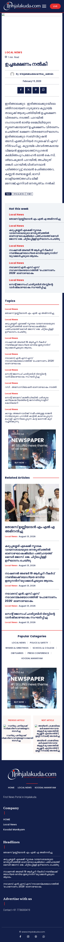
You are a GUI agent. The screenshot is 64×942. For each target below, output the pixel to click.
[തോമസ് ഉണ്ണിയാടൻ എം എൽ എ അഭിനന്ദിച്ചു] (32, 503)
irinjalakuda (18, 194)
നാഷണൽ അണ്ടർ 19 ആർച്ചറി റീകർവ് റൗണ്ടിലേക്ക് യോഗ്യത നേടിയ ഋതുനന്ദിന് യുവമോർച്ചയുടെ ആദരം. (33, 253)
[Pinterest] (35, 90)
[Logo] (22, 6)
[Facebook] (20, 90)
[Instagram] (28, 937)
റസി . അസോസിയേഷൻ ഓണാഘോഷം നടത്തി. (31, 387)
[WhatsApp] (43, 90)
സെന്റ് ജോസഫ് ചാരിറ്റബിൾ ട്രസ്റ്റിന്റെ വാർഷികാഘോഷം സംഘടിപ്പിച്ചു (31, 286)
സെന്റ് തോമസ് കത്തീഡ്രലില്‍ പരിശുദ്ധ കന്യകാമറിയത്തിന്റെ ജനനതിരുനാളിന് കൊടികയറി (27, 400)
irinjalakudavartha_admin (36, 74)
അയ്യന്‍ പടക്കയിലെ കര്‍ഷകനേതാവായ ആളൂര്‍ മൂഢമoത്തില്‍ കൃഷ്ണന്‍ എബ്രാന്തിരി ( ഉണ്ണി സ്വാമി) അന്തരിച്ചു (47, 745)
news (29, 194)
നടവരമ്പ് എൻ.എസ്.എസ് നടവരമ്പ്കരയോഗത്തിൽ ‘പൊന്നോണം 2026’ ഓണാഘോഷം (32, 270)
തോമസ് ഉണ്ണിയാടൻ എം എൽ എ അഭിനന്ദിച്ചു (35, 219)
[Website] (36, 937)
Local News (13, 52)
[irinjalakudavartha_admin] (13, 74)
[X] (28, 90)
